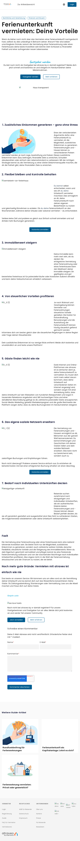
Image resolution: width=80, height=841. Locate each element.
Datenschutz (24, 814)
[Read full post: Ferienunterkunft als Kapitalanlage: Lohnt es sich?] (59, 732)
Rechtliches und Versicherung (14, 18)
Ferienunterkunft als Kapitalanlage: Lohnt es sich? (58, 749)
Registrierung (7, 814)
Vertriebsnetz (7, 827)
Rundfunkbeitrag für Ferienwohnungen (14, 749)
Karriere (39, 814)
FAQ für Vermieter (8, 822)
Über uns (39, 809)
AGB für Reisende (25, 809)
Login (4, 809)
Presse (38, 818)
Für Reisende (41, 822)
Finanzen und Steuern (37, 18)
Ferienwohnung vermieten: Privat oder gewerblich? (17, 786)
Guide (4, 818)
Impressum (23, 818)
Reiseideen (40, 827)
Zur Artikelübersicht (26, 4)
